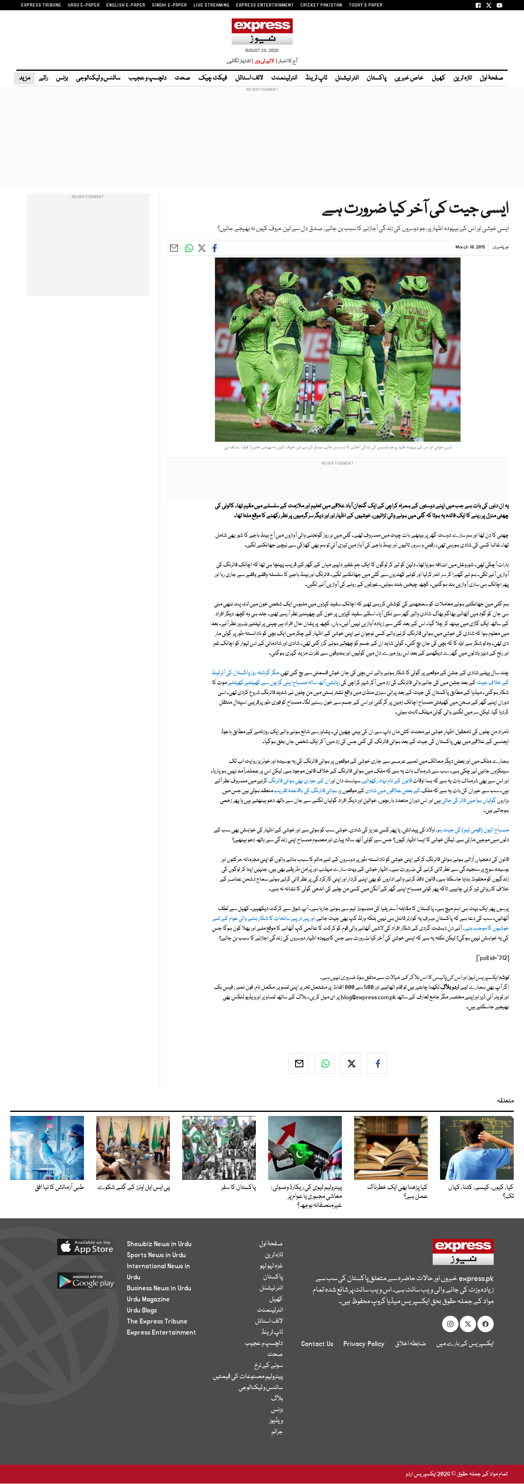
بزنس (62, 78)
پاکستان (376, 78)
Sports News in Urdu (156, 1255)
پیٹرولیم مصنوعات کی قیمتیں (248, 1377)
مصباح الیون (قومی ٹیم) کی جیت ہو (473, 830)
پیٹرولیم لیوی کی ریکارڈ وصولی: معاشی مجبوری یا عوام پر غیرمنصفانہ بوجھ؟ (306, 1197)
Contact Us (317, 1344)
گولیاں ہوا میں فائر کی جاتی (469, 800)
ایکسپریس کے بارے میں (465, 1344)
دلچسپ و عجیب (148, 78)
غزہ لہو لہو (271, 1266)
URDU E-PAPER (84, 5)
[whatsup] (324, 1063)
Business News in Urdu (159, 1288)
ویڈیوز (276, 1421)
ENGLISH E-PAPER (125, 5)
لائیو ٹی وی (264, 61)
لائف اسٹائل (249, 78)
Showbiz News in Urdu (159, 1244)
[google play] (72, 1283)
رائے (43, 78)
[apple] (72, 1250)
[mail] (298, 1063)
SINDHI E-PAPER (169, 5)
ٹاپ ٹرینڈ (316, 78)
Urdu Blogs (142, 1310)
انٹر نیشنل (347, 78)
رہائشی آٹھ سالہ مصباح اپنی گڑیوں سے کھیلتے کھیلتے (284, 682)
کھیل (438, 78)
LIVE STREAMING (212, 5)
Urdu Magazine (148, 1299)
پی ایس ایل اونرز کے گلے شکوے (133, 1188)
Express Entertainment (161, 1332)
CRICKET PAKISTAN (321, 5)
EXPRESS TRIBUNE (41, 5)
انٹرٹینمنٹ (284, 78)
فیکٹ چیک (213, 78)
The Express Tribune (157, 1321)
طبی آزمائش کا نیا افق (59, 1188)
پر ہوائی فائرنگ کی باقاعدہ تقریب (307, 790)
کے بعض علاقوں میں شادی (392, 790)
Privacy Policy (364, 1344)
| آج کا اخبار (286, 61)
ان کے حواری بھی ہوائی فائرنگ (299, 781)
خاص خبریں (409, 78)
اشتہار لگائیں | (240, 61)
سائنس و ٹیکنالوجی (98, 78)
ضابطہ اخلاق (410, 1344)
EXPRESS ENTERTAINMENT (265, 5)
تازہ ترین (463, 78)
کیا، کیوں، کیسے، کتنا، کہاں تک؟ (481, 1192)
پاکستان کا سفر (238, 1188)
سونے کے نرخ (268, 1366)
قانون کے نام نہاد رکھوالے (387, 781)
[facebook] (377, 1063)
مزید (24, 78)
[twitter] (351, 1063)
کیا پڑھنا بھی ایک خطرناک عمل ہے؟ (397, 1192)
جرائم (277, 1432)
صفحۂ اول (492, 78)
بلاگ (277, 1399)
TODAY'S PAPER (366, 5)
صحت (182, 78)
